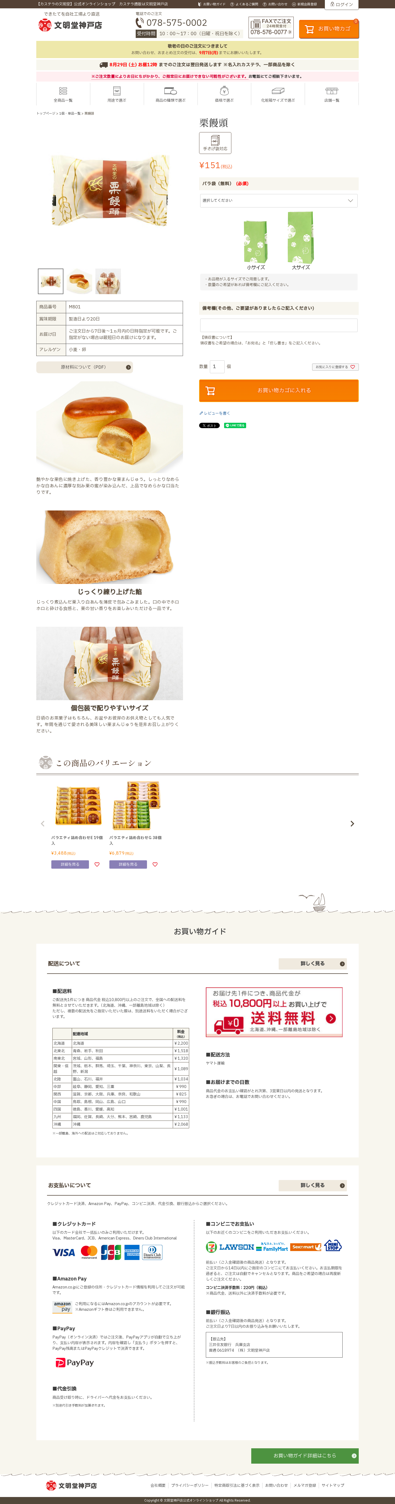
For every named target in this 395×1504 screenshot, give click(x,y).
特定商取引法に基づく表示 (237, 1485)
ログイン (344, 5)
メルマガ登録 (304, 1485)
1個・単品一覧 (70, 113)
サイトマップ (333, 1485)
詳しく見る (313, 963)
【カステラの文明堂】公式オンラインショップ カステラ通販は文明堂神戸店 (102, 4)
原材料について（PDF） (84, 367)
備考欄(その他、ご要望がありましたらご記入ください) (258, 308)
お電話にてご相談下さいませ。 (276, 76)
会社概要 (158, 1485)
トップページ (45, 113)
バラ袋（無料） (225, 184)
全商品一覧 (63, 100)
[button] (42, 824)
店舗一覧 (331, 100)
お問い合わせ (276, 1485)
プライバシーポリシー (190, 1485)
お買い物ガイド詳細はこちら (305, 1456)
